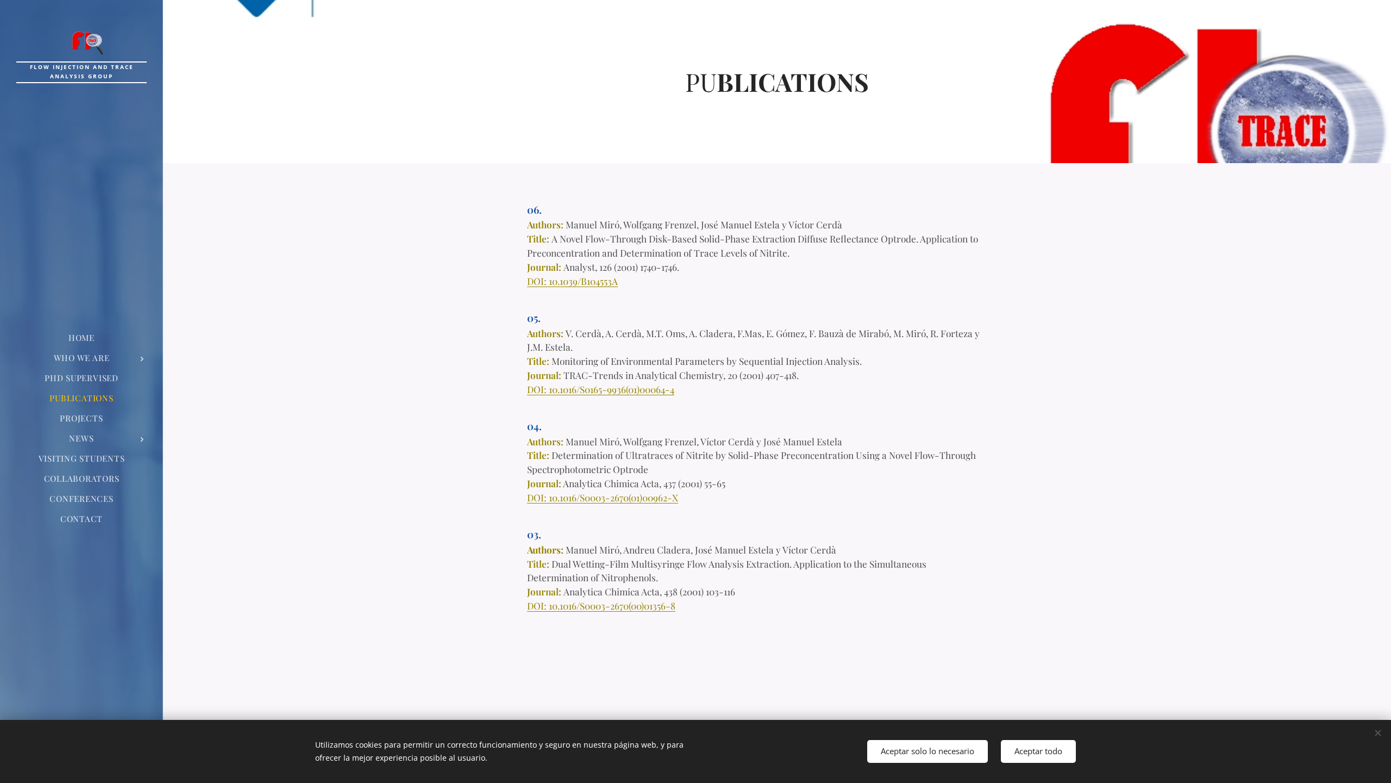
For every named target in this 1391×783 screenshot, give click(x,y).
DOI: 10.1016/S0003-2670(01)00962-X (602, 497)
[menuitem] (81, 338)
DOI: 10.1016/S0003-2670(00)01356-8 (601, 605)
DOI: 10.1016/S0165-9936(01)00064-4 (600, 389)
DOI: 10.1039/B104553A (572, 281)
